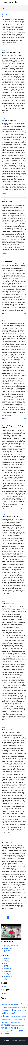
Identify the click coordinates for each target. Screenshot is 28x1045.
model (24, 1019)
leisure (4, 1019)
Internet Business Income (10, 516)
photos (13, 1025)
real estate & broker (9, 1028)
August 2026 (7, 958)
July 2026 (6, 960)
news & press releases (10, 1022)
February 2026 (7, 968)
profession (22, 1025)
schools (5, 1031)
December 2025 (7, 971)
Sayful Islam (14, 1042)
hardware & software (18, 1010)
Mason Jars (5, 17)
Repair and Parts (21, 1028)
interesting (15, 1016)
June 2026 (6, 962)
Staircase (5, 321)
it (20, 1016)
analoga (2, 1002)
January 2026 (7, 970)
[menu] (2, 2)
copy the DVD (11, 1004)
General (4, 15)
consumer (2, 1004)
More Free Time (7, 730)
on (20, 1022)
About (5, 986)
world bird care (23, 1034)
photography (6, 1025)
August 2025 (7, 978)
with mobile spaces (17, 1034)
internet (18, 1016)
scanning (2, 1031)
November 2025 (7, 973)
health (3, 1013)
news (3, 1022)
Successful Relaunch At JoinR (11, 52)
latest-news (24, 1016)
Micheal (5, 44)
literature (8, 1019)
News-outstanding (17, 1022)
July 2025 (6, 979)
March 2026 (6, 966)
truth (17, 1031)
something (9, 1031)
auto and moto (6, 1002)
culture (15, 1004)
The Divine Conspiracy (9, 120)
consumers (7, 1004)
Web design (12, 1034)
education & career (11, 1007)
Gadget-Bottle (10, 2)
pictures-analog (17, 1025)
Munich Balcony (7, 261)
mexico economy (20, 1019)
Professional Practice (8, 604)
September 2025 (8, 976)
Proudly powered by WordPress (9, 1040)
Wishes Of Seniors (7, 201)
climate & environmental (22, 1002)
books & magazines (14, 1002)
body (10, 1002)
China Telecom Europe (9, 843)
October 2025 (7, 974)
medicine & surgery (14, 1019)
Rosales (25, 1028)
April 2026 (6, 965)
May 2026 (6, 963)
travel (13, 1031)
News (7, 15)
